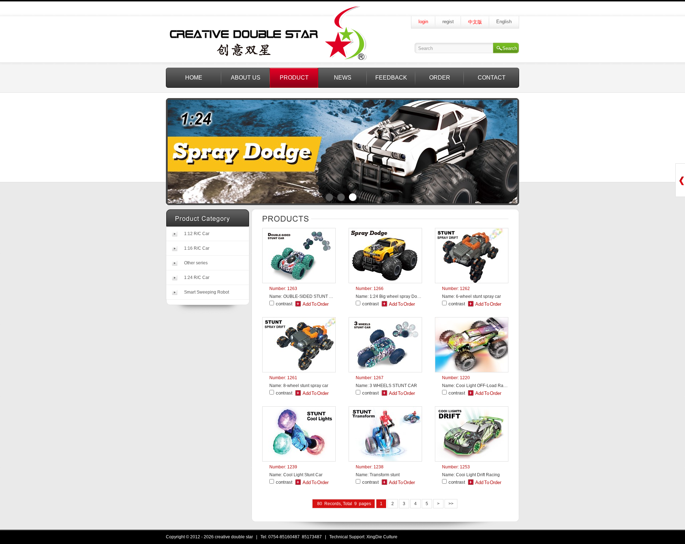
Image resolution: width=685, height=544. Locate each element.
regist (448, 21)
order (439, 78)
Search (509, 48)
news (342, 78)
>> (450, 503)
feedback (391, 78)
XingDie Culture (381, 536)
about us (245, 78)
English (504, 21)
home (193, 78)
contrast (284, 303)
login (423, 21)
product (294, 78)
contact (492, 78)
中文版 (475, 22)
